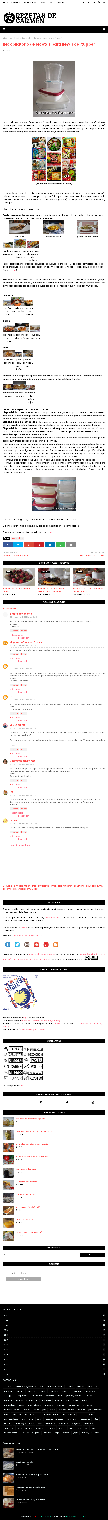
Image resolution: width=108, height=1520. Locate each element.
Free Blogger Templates (76, 1516)
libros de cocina (62, 1400)
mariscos (49, 1405)
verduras (47, 1433)
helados (88, 1396)
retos (96, 1419)
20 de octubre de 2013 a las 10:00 (23, 617)
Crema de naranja (24, 1219)
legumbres (46, 1400)
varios (26, 1433)
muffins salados (11, 1409)
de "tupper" (9, 1396)
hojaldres (8, 1400)
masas (60, 1405)
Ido (11, 791)
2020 (54, 1325)
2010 (54, 1374)
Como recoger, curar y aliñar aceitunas (34, 1131)
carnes (20, 1391)
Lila (12, 665)
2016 (54, 1344)
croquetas (78, 1391)
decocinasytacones (21, 613)
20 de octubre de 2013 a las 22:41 (23, 795)
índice (24, 927)
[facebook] (78, 2)
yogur (75, 1433)
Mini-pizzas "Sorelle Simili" (28, 1207)
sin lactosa (9, 1428)
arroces (70, 1386)
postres (90, 1414)
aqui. (25, 1017)
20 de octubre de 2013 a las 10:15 (23, 645)
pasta (52, 1409)
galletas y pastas (73, 1396)
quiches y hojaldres (54, 1419)
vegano (35, 1433)
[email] (103, 2)
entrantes (50, 1396)
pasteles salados (66, 1409)
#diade (7, 1386)
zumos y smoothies (90, 1433)
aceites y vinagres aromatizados (29, 1386)
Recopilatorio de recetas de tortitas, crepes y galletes (51, 590)
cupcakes (90, 1391)
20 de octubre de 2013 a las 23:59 (23, 823)
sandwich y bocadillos (24, 1423)
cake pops (8, 1391)
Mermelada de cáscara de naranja (32, 1144)
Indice (5, 2)
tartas (71, 1428)
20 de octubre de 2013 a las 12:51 (23, 700)
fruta (60, 1396)
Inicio (5, 38)
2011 (54, 1369)
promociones (27, 1419)
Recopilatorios (31, 2)
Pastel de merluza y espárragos (30, 1487)
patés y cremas (95, 1409)
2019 (54, 1330)
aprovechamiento (55, 1386)
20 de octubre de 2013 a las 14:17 (23, 728)
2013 (54, 1359)
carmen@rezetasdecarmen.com (27, 935)
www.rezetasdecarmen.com (42, 954)
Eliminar (24, 631)
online (58, 1023)
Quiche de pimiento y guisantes (30, 1499)
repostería (85, 1419)
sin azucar (50, 1423)
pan (44, 1409)
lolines (13, 820)
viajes (57, 1433)
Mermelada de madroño (27, 1181)
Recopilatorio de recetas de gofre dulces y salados (88, 590)
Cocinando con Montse (22, 760)
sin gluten (76, 1423)
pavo (6, 1414)
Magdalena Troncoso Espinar (26, 642)
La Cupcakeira (18, 724)
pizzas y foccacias (51, 1414)
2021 (54, 1320)
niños (36, 1409)
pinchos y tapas (32, 1414)
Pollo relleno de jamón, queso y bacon (33, 1474)
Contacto (16, 2)
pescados (17, 1414)
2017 (54, 1340)
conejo (43, 1391)
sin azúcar (63, 1423)
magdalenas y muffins (14, 1405)
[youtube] (99, 2)
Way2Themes (45, 1516)
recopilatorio (14, 38)
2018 (54, 1335)
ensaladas (37, 1396)
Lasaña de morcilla (24, 1462)
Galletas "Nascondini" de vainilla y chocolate (37, 1449)
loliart (13, 696)
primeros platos (11, 1419)
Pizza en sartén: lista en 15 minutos (32, 1156)
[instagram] (89, 2)
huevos (19, 1400)
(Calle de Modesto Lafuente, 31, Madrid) (40, 1020)
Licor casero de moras (26, 1169)
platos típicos (69, 1414)
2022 (54, 1315)
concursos (31, 1391)
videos (66, 1433)
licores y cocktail (80, 1400)
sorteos (62, 1428)
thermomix (82, 1428)
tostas (93, 1428)
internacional (32, 1400)
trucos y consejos (12, 1433)
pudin (39, 1419)
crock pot (66, 1391)
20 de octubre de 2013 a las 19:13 (23, 764)
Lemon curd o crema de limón (29, 1232)
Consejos (54, 1391)
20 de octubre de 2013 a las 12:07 (23, 669)
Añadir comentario (20, 845)
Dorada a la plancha (25, 1194)
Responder (14, 631)
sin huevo (88, 1423)
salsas (7, 1423)
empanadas (23, 1396)
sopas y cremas (25, 1428)
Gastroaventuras (58, 2)
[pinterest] (94, 2)
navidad (26, 1409)
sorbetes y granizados (45, 1428)
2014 (54, 1354)
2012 (54, 1364)
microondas (88, 1405)
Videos (44, 2)
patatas (81, 1409)
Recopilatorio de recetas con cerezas (16, 590)
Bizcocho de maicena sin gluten (30, 1118)
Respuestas (17, 635)
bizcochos (92, 1386)
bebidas (80, 1386)
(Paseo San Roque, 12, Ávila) (32, 1029)
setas (40, 1423)
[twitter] (84, 2)
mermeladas (73, 1405)
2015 (54, 1349)
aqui (14, 270)
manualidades (34, 1405)
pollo (81, 1414)
